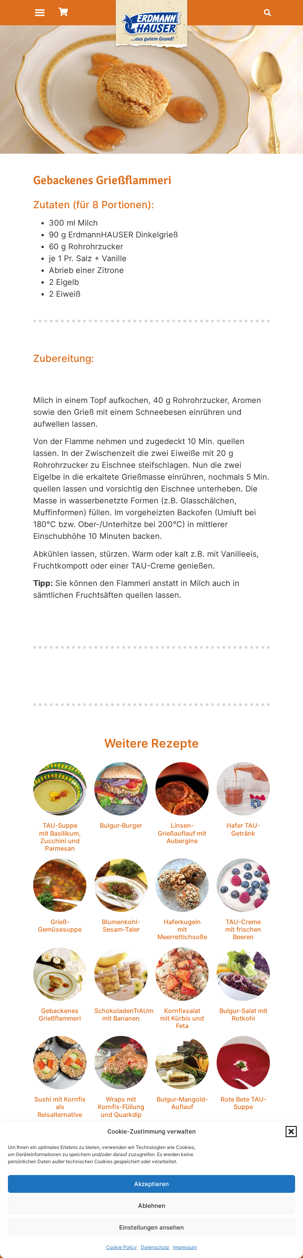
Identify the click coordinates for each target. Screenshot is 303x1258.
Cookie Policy (121, 1247)
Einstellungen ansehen (151, 1227)
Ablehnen (151, 1205)
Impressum (185, 1247)
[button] (291, 1132)
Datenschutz (155, 1247)
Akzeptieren (151, 1184)
